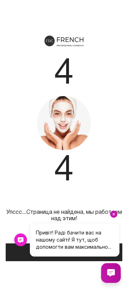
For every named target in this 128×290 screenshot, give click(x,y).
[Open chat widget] (111, 273)
